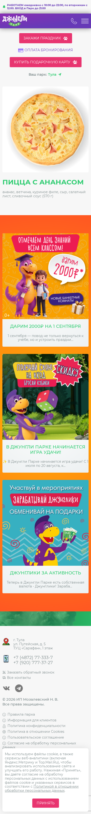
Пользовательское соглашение (36, 737)
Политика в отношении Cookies (36, 731)
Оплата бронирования (49, 50)
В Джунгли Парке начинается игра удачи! (45, 450)
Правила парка (21, 714)
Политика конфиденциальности (37, 726)
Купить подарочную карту (42, 62)
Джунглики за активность (45, 573)
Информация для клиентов (32, 720)
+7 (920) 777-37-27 (33, 662)
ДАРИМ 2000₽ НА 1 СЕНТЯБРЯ (45, 326)
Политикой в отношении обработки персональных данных (42, 788)
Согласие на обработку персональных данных (39, 745)
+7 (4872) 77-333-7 (33, 657)
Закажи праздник (42, 38)
